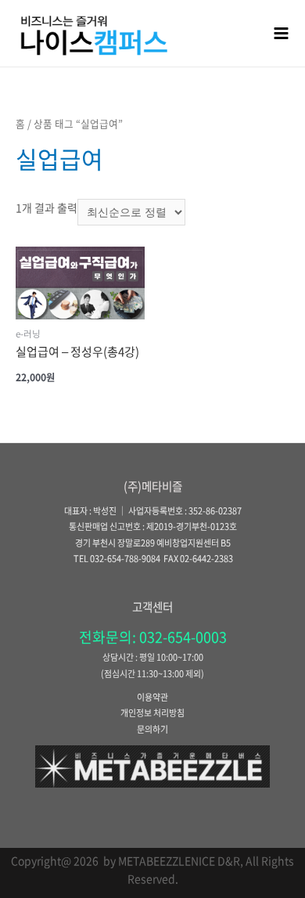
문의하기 (152, 729)
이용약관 (152, 697)
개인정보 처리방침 (152, 712)
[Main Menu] (281, 33)
